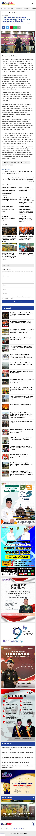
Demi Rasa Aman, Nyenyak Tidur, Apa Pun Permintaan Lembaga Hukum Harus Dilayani (22, 314)
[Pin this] (11, 27)
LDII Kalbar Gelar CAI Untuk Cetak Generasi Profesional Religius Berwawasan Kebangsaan (17, 171)
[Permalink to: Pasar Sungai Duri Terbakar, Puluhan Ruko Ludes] (5, 407)
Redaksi (16, 828)
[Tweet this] (7, 27)
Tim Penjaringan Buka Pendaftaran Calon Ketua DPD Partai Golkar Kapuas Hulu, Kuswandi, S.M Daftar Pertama (9, 256)
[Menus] (33, 3)
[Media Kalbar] (8, 3)
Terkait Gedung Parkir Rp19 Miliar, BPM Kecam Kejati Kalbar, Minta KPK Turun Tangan (21, 389)
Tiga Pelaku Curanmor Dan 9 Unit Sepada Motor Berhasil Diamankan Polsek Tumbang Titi (22, 381)
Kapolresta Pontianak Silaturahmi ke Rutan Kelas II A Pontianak (9, 199)
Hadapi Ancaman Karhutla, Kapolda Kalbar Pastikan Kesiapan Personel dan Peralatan (21, 448)
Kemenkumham (25, 162)
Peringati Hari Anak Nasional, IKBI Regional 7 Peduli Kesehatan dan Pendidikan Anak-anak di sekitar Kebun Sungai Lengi (18, 179)
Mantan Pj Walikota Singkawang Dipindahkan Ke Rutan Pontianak (26, 189)
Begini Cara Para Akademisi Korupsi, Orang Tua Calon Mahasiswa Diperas (26, 238)
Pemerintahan (19, 22)
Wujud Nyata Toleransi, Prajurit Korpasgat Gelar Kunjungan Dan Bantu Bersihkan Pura (21, 464)
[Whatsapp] (15, 27)
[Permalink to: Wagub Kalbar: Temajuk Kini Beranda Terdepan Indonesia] (26, 247)
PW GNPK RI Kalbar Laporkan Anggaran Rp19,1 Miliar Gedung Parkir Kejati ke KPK (21, 398)
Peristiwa (24, 22)
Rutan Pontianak (7, 165)
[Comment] (19, 27)
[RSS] (33, 824)
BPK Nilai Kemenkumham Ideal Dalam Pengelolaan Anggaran (8, 218)
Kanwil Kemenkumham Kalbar (11, 162)
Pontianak (28, 22)
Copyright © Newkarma (6, 828)
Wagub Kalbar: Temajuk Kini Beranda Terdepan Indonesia (15, 762)
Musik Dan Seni (13, 22)
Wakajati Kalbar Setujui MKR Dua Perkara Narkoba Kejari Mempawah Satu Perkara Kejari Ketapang (21, 431)
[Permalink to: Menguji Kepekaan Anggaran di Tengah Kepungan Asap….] (5, 373)
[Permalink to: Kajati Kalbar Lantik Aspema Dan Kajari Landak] (5, 423)
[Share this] (3, 27)
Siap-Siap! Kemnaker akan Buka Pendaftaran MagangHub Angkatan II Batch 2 (20, 456)
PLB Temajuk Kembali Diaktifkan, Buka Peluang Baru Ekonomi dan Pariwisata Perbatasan (21, 347)
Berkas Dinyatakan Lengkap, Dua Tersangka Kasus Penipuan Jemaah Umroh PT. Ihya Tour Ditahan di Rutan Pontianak (26, 200)
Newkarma (15, 833)
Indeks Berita (22, 828)
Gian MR (25, 833)
